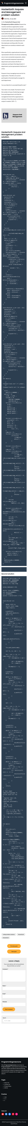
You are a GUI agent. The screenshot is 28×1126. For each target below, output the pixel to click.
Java (5, 1097)
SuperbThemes (14, 1123)
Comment (5, 969)
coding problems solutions (9, 934)
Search (4, 1017)
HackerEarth (21, 934)
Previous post (14, 946)
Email (4, 993)
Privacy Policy (7, 1086)
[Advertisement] (14, 1038)
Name (4, 985)
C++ (5, 1098)
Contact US (7, 1084)
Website (5, 1001)
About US (6, 1082)
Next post (14, 951)
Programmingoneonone (14, 3)
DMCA (6, 1088)
